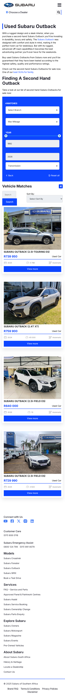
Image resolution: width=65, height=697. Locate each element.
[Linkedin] (32, 521)
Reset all (54, 175)
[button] (58, 12)
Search (9, 201)
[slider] (5, 135)
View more (32, 269)
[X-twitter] (19, 521)
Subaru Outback (45, 39)
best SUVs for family (23, 72)
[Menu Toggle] (59, 5)
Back (10, 175)
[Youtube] (5, 521)
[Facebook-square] (12, 521)
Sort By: (30, 194)
